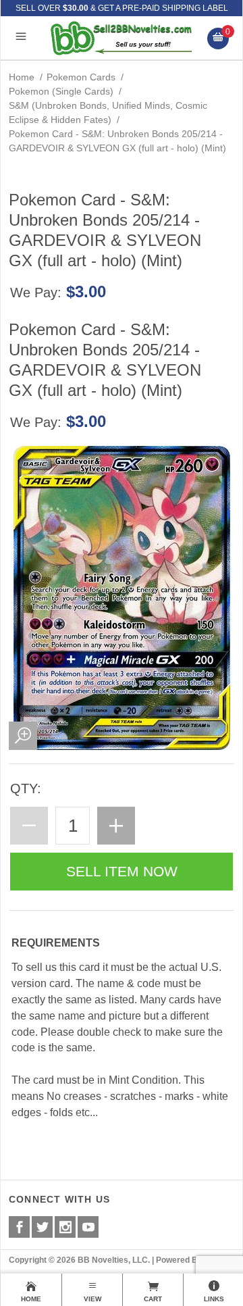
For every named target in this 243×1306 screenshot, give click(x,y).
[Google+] (65, 1227)
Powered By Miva (189, 1260)
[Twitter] (42, 1227)
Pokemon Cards (81, 77)
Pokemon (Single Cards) (61, 91)
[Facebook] (19, 1227)
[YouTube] (88, 1227)
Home (21, 77)
